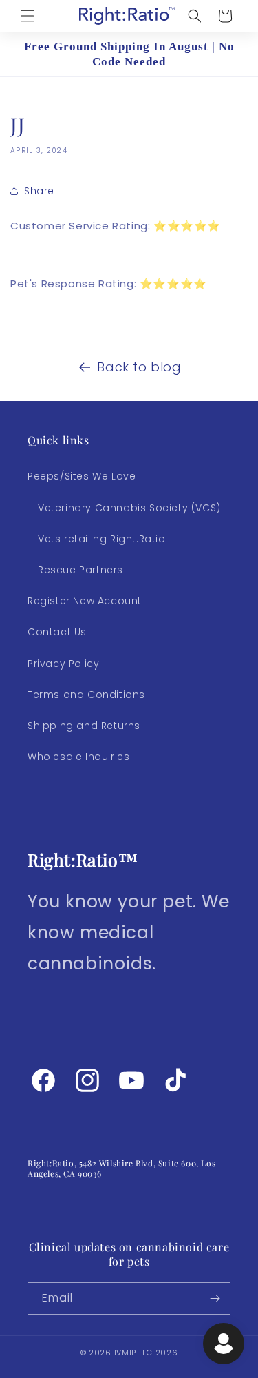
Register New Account (85, 601)
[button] (27, 16)
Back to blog (139, 367)
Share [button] (39, 191)
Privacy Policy (63, 663)
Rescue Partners (80, 570)
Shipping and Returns (84, 725)
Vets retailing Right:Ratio (102, 539)
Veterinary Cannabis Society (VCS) (129, 508)
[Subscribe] (215, 1298)
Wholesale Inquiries (78, 756)
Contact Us (57, 632)
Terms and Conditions (86, 694)
